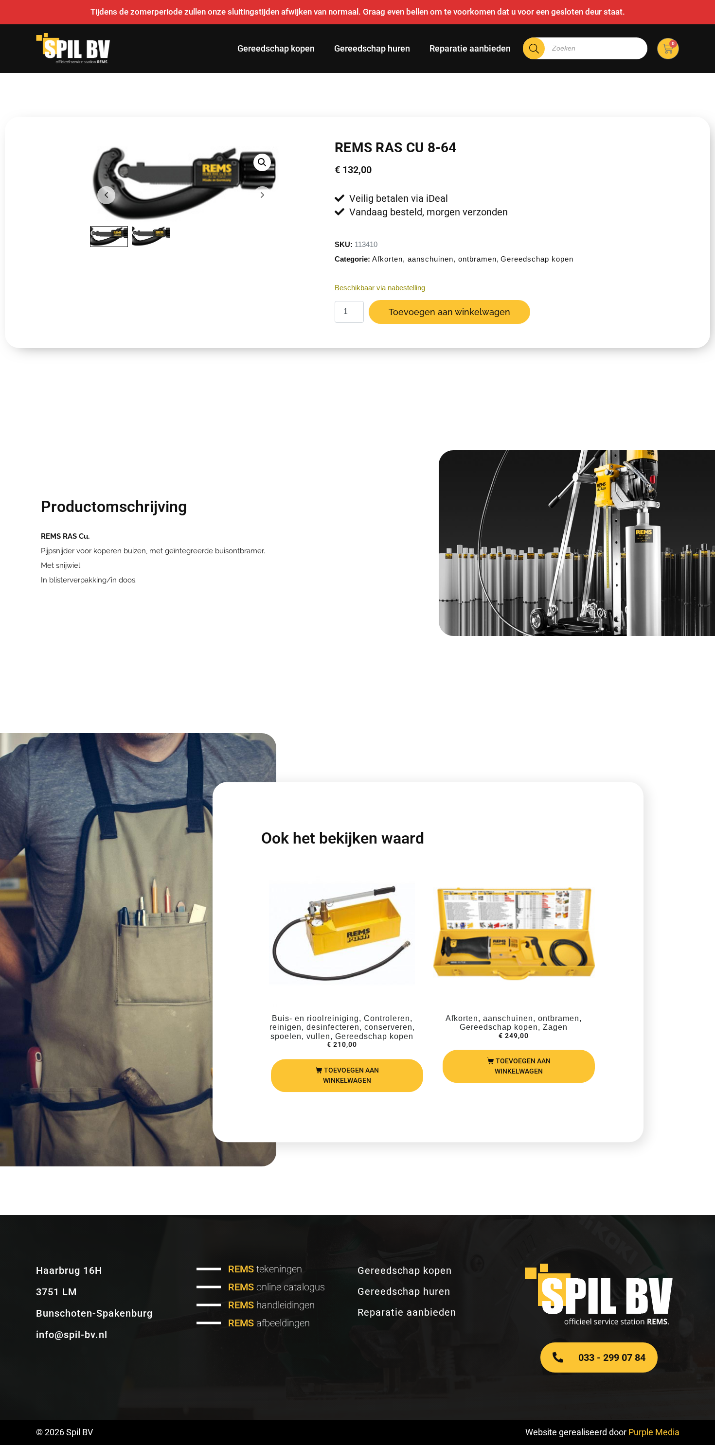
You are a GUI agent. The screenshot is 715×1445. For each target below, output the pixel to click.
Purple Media (653, 1432)
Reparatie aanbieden (470, 48)
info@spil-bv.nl (71, 1334)
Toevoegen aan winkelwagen (449, 312)
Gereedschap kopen (276, 48)
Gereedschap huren (372, 48)
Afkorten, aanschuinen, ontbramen (434, 259)
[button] (262, 162)
